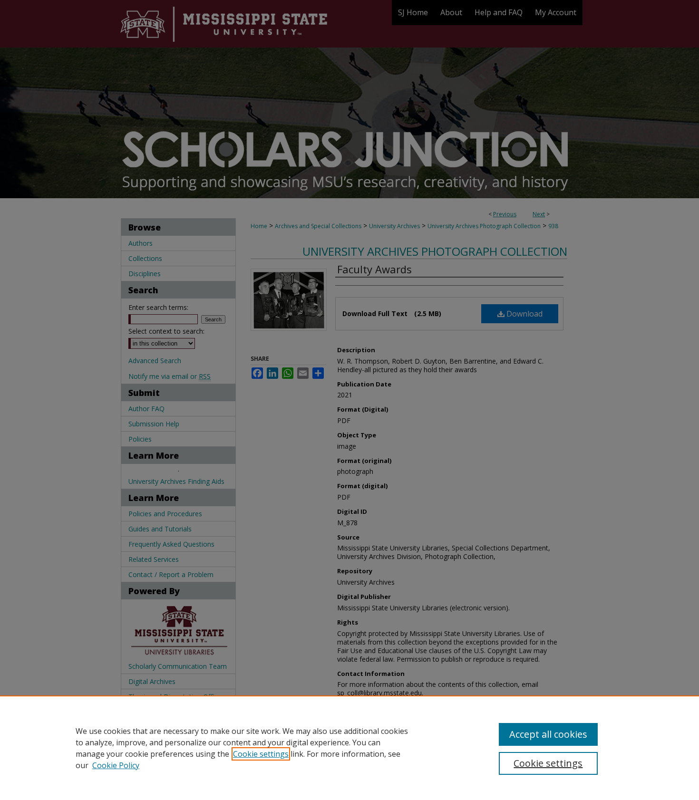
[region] (349, 747)
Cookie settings (261, 754)
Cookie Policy (115, 765)
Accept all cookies (548, 734)
